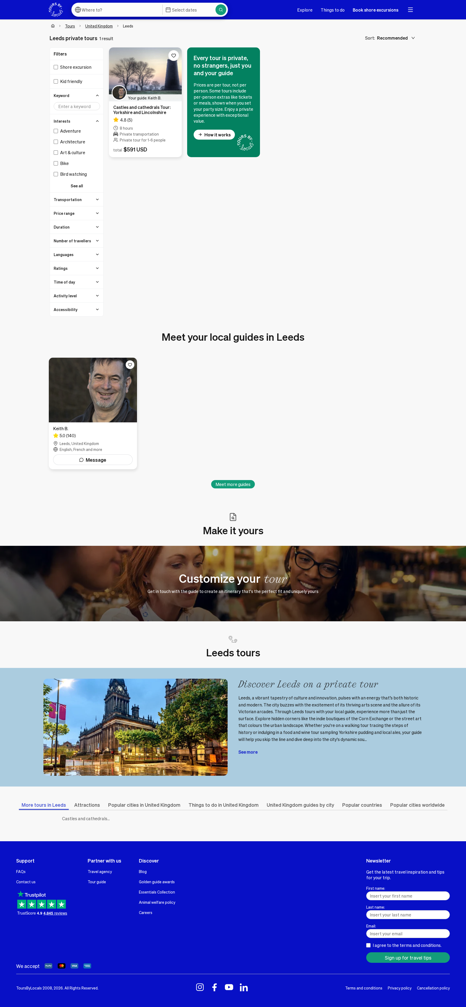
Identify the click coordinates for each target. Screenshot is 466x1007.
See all (77, 185)
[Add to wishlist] (173, 55)
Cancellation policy (433, 987)
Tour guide (97, 881)
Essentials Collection (157, 891)
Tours (70, 25)
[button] (77, 95)
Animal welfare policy (157, 902)
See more (248, 752)
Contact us (26, 881)
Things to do (333, 10)
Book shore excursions (375, 10)
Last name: (375, 907)
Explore (305, 10)
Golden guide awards (157, 881)
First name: (375, 888)
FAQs (21, 871)
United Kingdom (99, 25)
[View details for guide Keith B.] (93, 413)
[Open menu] (410, 9)
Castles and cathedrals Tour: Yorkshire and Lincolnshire (87, 818)
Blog (143, 871)
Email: (371, 925)
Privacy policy (400, 987)
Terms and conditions (363, 987)
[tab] (44, 804)
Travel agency (100, 871)
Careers (145, 912)
